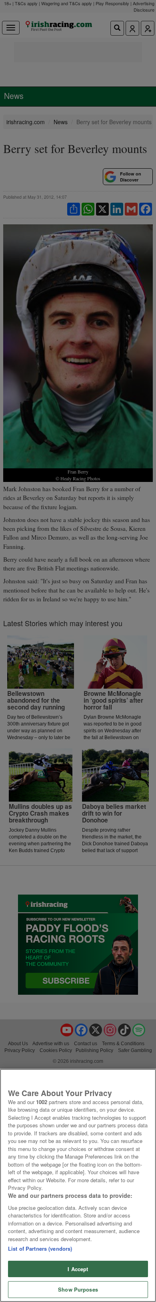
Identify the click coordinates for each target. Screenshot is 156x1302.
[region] (78, 1185)
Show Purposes (78, 1289)
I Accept (78, 1269)
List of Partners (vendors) (40, 1248)
